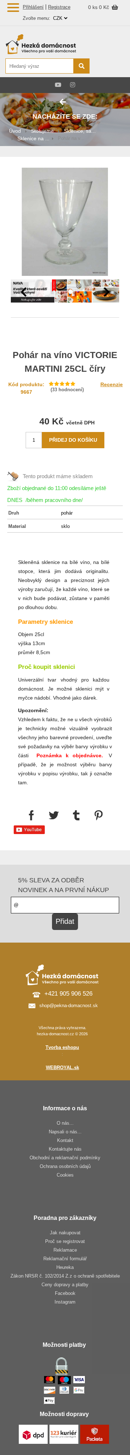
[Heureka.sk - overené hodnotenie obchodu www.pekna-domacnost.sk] (107, 66)
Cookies (65, 1175)
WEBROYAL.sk (62, 1067)
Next (106, 292)
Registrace (59, 7)
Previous (23, 292)
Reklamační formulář (65, 1258)
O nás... (65, 1123)
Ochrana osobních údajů (65, 1166)
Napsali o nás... (65, 1131)
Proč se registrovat (65, 1241)
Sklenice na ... (33, 138)
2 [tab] (70, 292)
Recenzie (111, 384)
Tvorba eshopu (62, 1047)
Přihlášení (33, 7)
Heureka (65, 1267)
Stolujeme (42, 131)
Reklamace (65, 1250)
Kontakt (65, 1140)
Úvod (15, 131)
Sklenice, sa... (80, 131)
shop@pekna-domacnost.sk (68, 1005)
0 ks (93, 7)
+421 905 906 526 (68, 993)
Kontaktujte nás (65, 1149)
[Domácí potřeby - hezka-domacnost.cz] (47, 44)
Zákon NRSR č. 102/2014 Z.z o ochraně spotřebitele (65, 1276)
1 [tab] (59, 292)
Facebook (65, 1293)
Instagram (65, 1302)
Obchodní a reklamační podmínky (65, 1157)
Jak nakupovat (65, 1232)
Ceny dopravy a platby (65, 1284)
